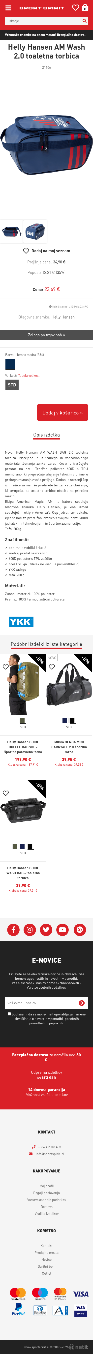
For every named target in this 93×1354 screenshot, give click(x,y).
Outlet (46, 1273)
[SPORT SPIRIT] (42, 8)
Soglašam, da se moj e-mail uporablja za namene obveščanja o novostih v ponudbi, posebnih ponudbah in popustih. (49, 1018)
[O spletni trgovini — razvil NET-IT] (78, 1347)
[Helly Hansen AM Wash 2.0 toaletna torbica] (46, 145)
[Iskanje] (84, 21)
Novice (46, 1259)
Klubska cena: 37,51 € (22, 890)
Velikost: (22, 375)
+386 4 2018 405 (49, 1146)
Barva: (24, 354)
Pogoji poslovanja (46, 1192)
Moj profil (46, 1185)
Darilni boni (47, 1266)
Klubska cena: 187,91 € (23, 764)
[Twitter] (46, 930)
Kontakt (46, 1245)
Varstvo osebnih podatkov (46, 987)
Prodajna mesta (46, 1252)
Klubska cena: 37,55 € (69, 764)
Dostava (47, 1206)
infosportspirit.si (49, 1153)
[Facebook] (13, 930)
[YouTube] (62, 930)
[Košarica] (83, 7)
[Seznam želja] (75, 8)
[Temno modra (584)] (10, 364)
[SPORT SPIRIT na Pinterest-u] (80, 930)
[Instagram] (30, 930)
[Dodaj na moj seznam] (6, 667)
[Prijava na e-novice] (82, 1003)
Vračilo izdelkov (47, 1213)
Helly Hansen (63, 316)
